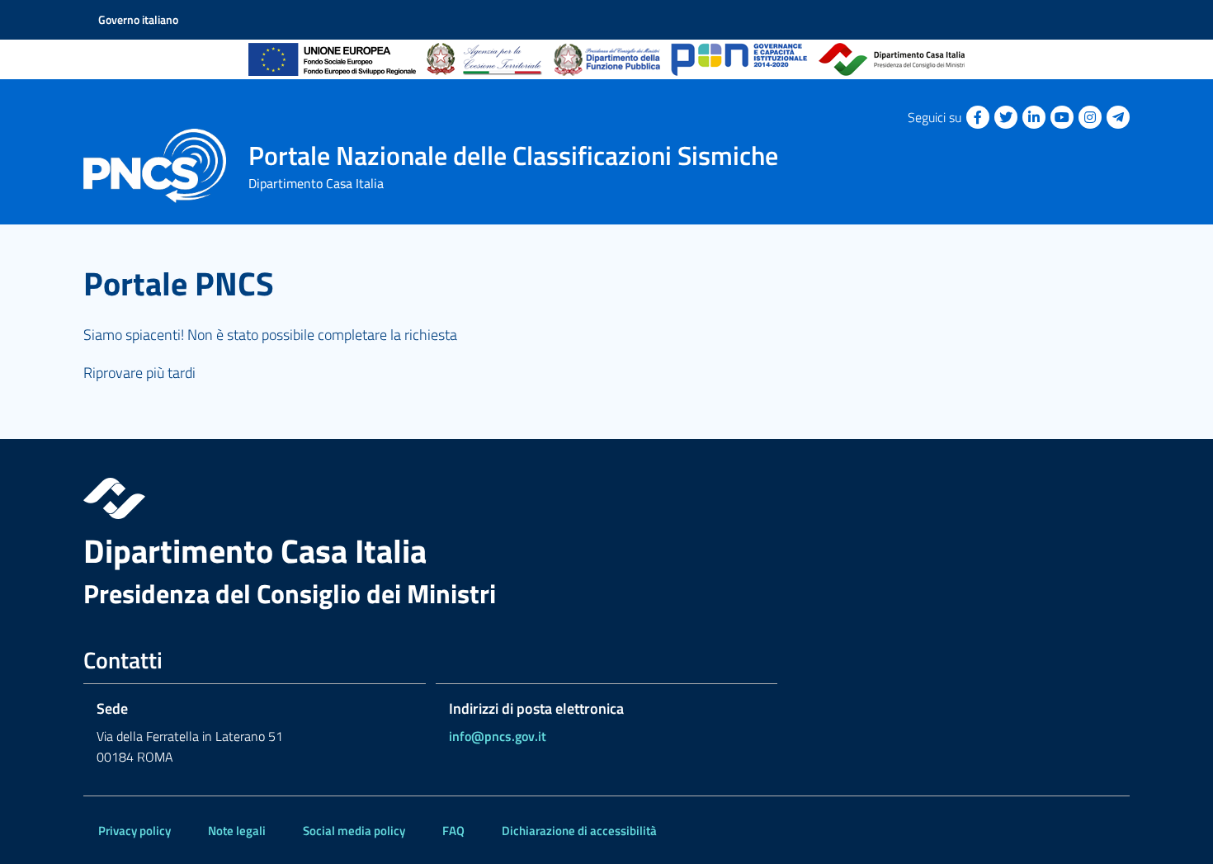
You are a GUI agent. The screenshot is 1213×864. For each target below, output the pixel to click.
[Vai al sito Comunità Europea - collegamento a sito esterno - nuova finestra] (332, 59)
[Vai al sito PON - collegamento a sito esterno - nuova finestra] (739, 59)
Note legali (237, 830)
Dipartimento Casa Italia (255, 551)
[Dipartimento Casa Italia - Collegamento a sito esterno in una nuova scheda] (606, 498)
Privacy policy (134, 830)
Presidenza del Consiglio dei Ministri (289, 594)
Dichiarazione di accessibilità (579, 830)
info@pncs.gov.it (497, 736)
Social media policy (354, 830)
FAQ (453, 830)
